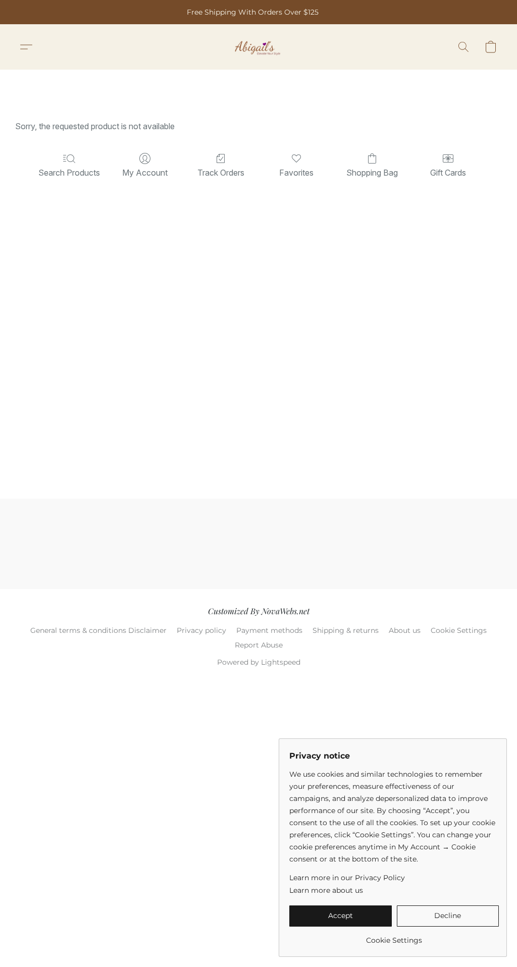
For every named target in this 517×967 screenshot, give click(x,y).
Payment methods (269, 630)
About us (405, 630)
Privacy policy (201, 630)
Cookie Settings (459, 630)
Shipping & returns (346, 630)
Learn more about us (326, 890)
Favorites (296, 173)
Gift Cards (448, 173)
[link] (394, 936)
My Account (145, 173)
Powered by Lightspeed (258, 662)
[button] (259, 47)
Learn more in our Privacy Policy (347, 877)
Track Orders (220, 173)
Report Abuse (259, 645)
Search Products (69, 173)
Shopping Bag (372, 173)
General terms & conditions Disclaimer (98, 630)
